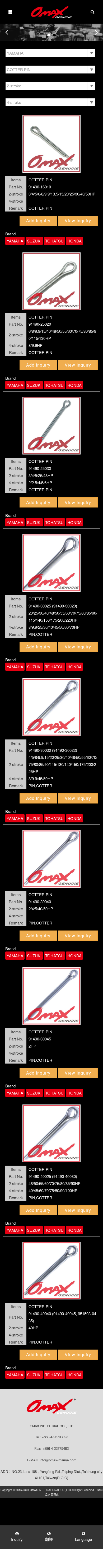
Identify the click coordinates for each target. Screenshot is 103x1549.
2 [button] (54, 35)
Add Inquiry (38, 221)
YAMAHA (15, 241)
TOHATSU (54, 241)
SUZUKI (34, 241)
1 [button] (48, 35)
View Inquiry (78, 221)
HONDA (74, 241)
